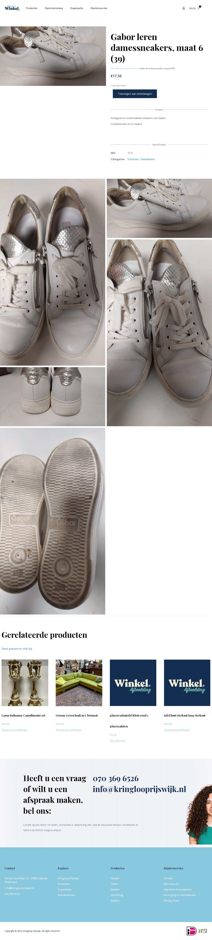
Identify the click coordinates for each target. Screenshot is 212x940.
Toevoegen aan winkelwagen (135, 93)
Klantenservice (99, 8)
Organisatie (76, 8)
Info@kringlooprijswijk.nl (19, 888)
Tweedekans (133, 68)
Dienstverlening (54, 8)
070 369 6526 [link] (12, 894)
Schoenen (133, 159)
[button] (184, 8)
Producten (32, 8)
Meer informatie (117, 740)
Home (113, 68)
